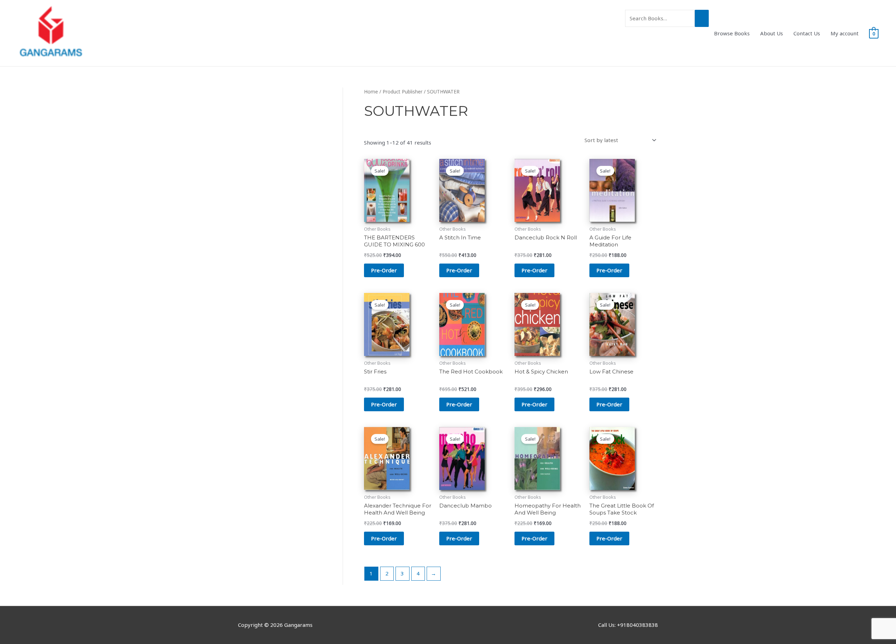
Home (371, 91)
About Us (771, 33)
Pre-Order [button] (384, 270)
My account (845, 33)
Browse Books (732, 33)
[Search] (702, 18)
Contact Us (806, 33)
